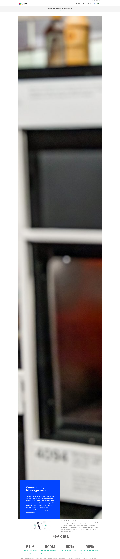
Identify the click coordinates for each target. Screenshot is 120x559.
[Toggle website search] (101, 3)
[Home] (54, 10)
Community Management (61, 10)
